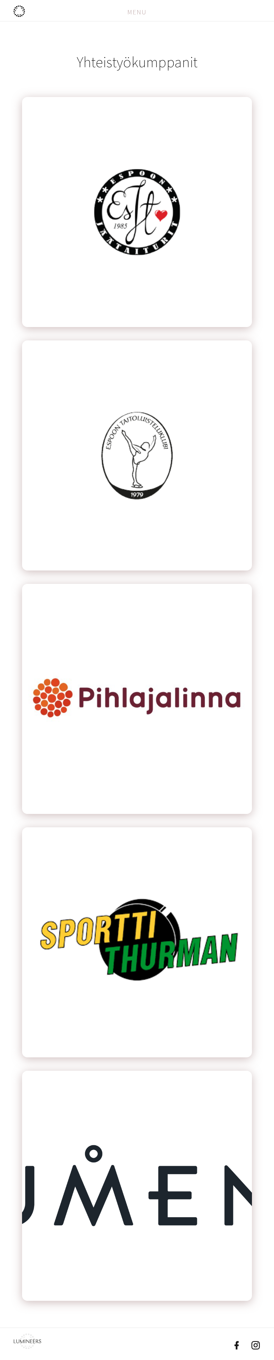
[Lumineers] (27, 1347)
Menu (137, 12)
